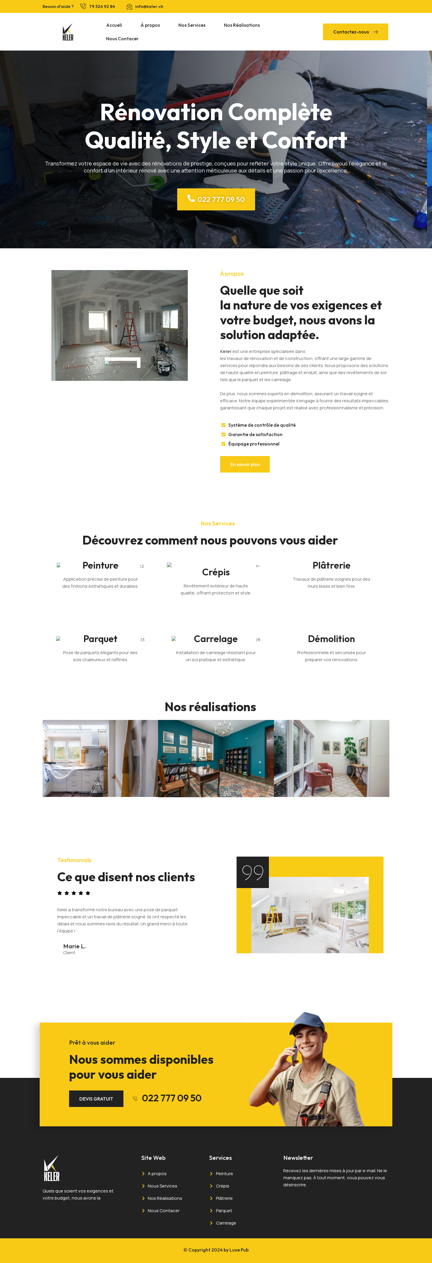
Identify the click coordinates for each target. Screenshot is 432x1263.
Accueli (114, 25)
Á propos (150, 25)
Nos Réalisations (242, 25)
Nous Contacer (122, 38)
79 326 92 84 (102, 6)
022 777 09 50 (172, 1098)
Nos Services (191, 25)
